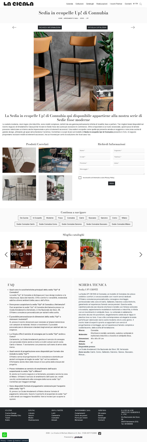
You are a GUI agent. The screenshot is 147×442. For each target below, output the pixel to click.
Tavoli (7, 418)
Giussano (92, 218)
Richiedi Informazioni (50, 27)
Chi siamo (102, 413)
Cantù (81, 218)
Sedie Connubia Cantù (26, 224)
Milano (124, 218)
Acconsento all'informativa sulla (98, 177)
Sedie (82, 18)
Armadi (54, 420)
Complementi (80, 413)
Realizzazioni (101, 4)
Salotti (31, 415)
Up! (87, 18)
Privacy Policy (109, 177)
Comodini (55, 418)
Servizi (100, 415)
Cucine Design (10, 413)
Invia (111, 183)
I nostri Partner (116, 4)
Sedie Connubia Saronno (72, 224)
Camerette (56, 415)
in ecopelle (37, 218)
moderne (50, 218)
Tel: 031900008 (127, 424)
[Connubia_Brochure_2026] (91, 254)
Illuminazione (33, 420)
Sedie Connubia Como (48, 224)
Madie (30, 418)
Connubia (71, 218)
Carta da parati (81, 415)
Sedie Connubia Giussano (96, 224)
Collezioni (80, 4)
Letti (53, 413)
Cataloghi (90, 4)
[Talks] (14, 27)
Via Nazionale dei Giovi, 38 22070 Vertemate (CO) (130, 420)
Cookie (10, 440)
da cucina (24, 218)
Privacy (3, 440)
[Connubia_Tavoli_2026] (56, 254)
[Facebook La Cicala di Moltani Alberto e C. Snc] (99, 433)
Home (60, 18)
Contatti (128, 4)
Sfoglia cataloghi (97, 27)
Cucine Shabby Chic (13, 415)
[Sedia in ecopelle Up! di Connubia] (18, 4)
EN (137, 4)
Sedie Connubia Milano (121, 224)
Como (114, 218)
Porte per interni (81, 418)
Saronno (104, 218)
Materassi (79, 420)
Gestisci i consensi (21, 440)
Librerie (31, 413)
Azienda (69, 4)
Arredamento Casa (71, 18)
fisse (60, 218)
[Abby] (132, 27)
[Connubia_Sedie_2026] (21, 254)
